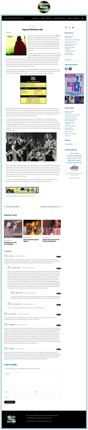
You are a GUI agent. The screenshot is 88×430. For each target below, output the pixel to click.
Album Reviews (46, 18)
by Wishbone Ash (32, 29)
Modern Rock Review (74, 158)
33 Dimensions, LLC (33, 417)
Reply (58, 256)
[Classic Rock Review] (11, 423)
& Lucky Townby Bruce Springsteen (51, 240)
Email (36, 391)
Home (27, 415)
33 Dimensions (76, 178)
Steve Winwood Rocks (12, 206)
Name (6, 391)
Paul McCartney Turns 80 (70, 41)
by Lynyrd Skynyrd (72, 39)
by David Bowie (70, 50)
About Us (36, 18)
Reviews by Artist (38, 415)
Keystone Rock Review (74, 162)
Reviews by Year (46, 415)
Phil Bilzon (12, 324)
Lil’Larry (11, 348)
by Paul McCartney (49, 206)
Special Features (73, 18)
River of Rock (74, 153)
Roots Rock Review (74, 160)
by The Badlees (10, 243)
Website (7, 397)
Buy (8, 32)
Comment (7, 374)
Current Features (59, 18)
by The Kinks (70, 133)
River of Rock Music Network (77, 173)
